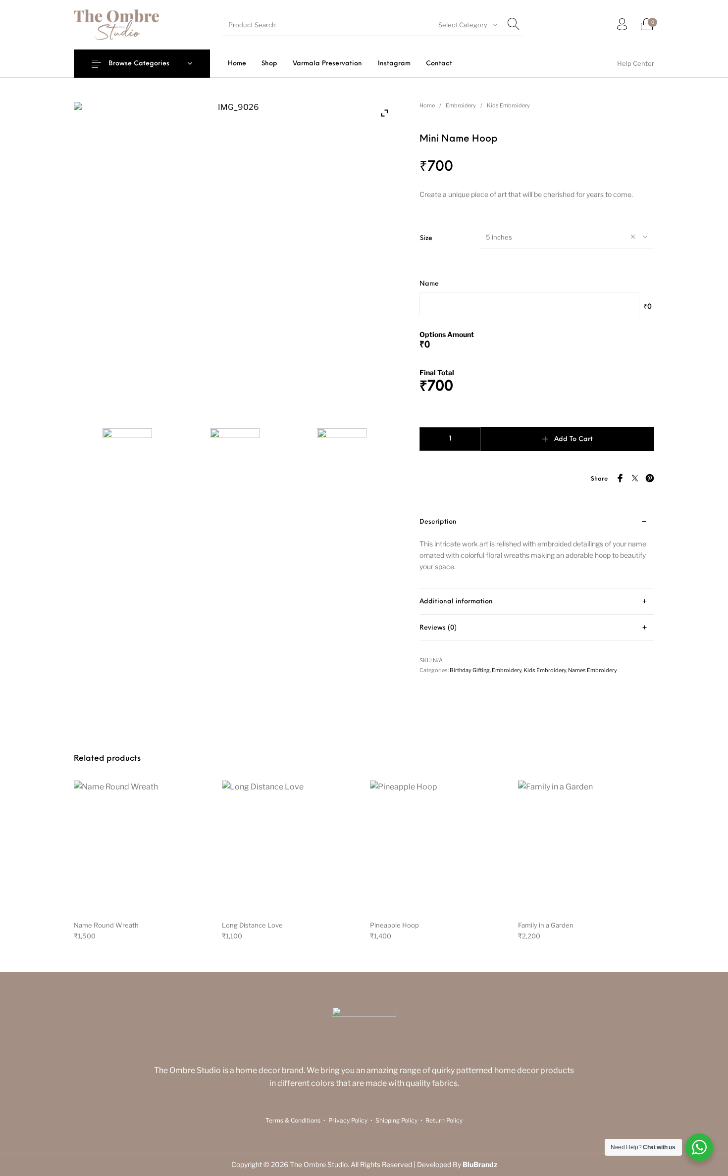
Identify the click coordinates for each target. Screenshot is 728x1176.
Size (426, 238)
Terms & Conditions (292, 1120)
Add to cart (573, 439)
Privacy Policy (347, 1120)
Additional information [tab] (456, 601)
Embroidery (461, 105)
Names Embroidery (592, 670)
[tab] (536, 548)
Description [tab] (438, 522)
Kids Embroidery (508, 105)
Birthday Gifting (470, 670)
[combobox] (466, 24)
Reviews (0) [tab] (438, 628)
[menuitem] (237, 63)
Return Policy (444, 1120)
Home (427, 105)
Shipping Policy (396, 1120)
